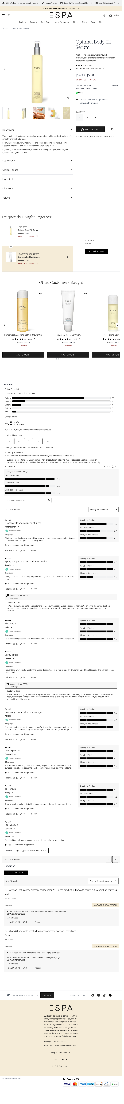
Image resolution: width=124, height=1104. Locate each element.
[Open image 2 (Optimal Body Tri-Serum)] (24, 113)
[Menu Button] (3, 15)
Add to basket (23, 355)
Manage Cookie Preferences (55, 1042)
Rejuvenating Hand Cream (68, 335)
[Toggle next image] (71, 69)
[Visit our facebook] (93, 995)
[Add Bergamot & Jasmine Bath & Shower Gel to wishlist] (40, 294)
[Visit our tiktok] (104, 995)
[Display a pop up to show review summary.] (34, 339)
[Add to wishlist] (112, 129)
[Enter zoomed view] (68, 98)
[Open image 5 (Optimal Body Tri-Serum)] (69, 113)
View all (115, 85)
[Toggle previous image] (4, 69)
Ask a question (97, 68)
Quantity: (80, 112)
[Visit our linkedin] (110, 995)
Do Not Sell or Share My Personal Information (61, 1045)
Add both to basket (97, 251)
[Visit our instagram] (98, 995)
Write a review (82, 68)
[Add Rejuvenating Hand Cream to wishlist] (85, 294)
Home (5, 28)
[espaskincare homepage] (61, 15)
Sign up (47, 995)
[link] (104, 15)
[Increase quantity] (95, 117)
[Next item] (118, 325)
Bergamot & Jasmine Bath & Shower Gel (23, 335)
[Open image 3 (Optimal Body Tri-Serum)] (39, 113)
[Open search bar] (9, 15)
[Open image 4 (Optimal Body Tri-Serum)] (54, 113)
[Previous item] (4, 325)
